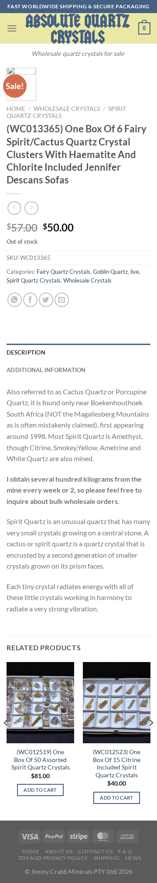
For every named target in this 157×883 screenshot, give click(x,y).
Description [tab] (26, 352)
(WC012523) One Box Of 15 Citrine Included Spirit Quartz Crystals (116, 763)
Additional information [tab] (46, 369)
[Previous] (6, 740)
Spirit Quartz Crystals (34, 280)
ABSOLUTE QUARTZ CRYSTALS (77, 29)
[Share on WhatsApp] (14, 300)
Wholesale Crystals (67, 108)
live (134, 271)
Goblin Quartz (110, 271)
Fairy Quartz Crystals (63, 271)
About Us (59, 851)
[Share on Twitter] (46, 300)
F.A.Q (125, 851)
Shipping (107, 858)
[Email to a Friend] (62, 300)
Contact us (95, 851)
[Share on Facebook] (30, 300)
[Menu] (12, 28)
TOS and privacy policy (53, 858)
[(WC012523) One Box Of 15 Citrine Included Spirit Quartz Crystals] (116, 702)
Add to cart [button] (40, 790)
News (133, 858)
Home (16, 108)
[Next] (151, 740)
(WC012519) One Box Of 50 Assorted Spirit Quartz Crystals (40, 759)
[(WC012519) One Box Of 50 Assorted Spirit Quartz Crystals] (40, 702)
